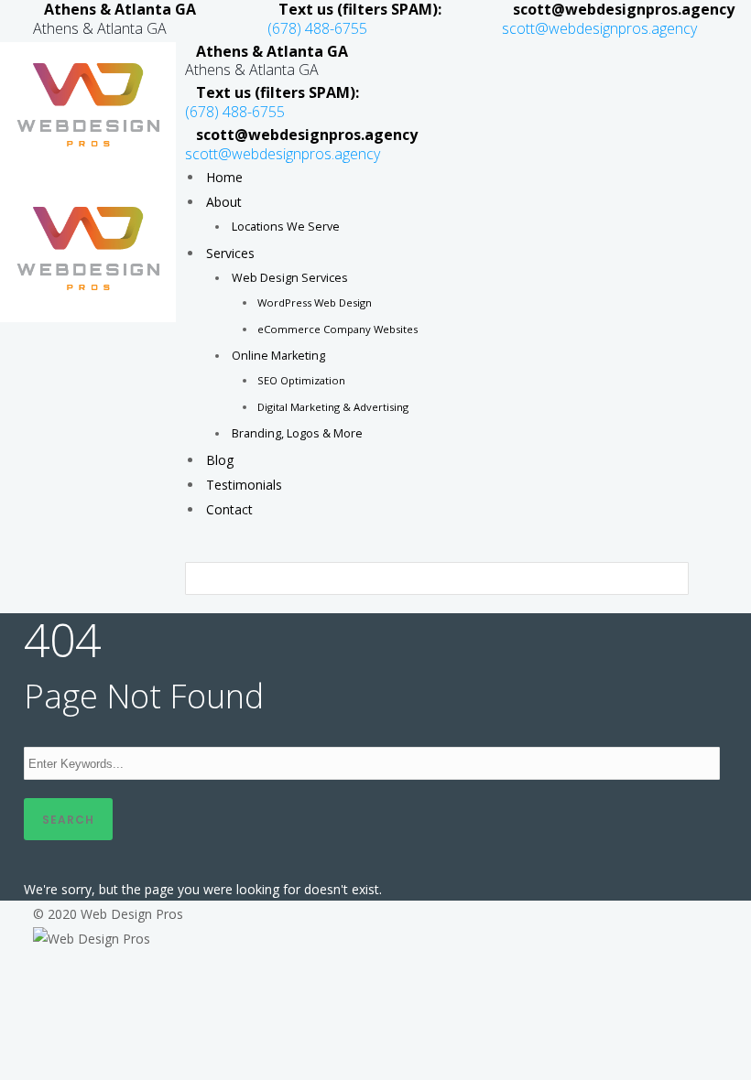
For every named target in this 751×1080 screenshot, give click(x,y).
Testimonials (244, 484)
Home (224, 177)
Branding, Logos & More (297, 433)
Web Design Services (290, 278)
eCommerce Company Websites (337, 329)
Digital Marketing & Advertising (332, 407)
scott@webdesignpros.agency (599, 28)
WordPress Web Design (314, 302)
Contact (229, 509)
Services (230, 253)
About (224, 202)
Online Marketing (278, 355)
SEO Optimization (301, 380)
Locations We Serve (286, 226)
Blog (220, 460)
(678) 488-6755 (317, 28)
